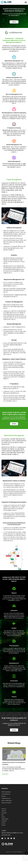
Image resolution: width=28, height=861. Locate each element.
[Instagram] (5, 838)
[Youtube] (11, 838)
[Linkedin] (8, 838)
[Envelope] (2, 838)
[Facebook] (14, 838)
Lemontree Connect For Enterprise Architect (13, 763)
